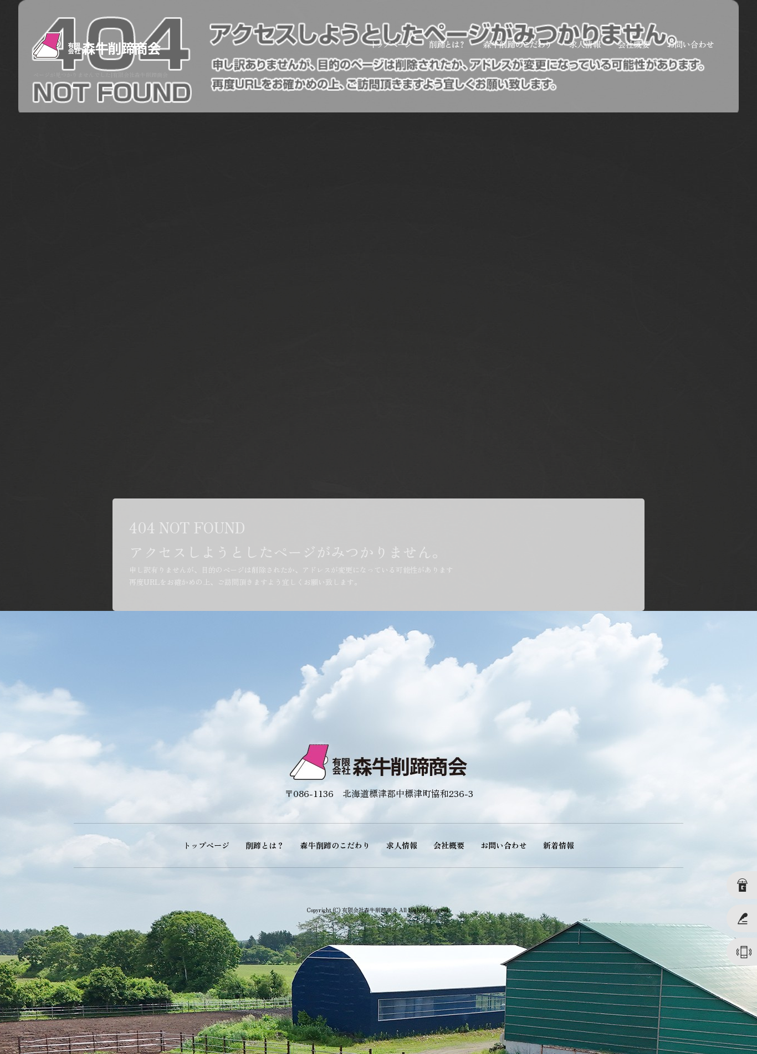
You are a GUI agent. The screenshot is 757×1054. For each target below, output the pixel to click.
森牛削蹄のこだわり (515, 44)
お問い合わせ (690, 44)
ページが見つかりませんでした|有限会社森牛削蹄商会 (100, 74)
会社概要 (632, 44)
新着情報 (558, 845)
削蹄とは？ (446, 44)
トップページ (391, 44)
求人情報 (582, 44)
